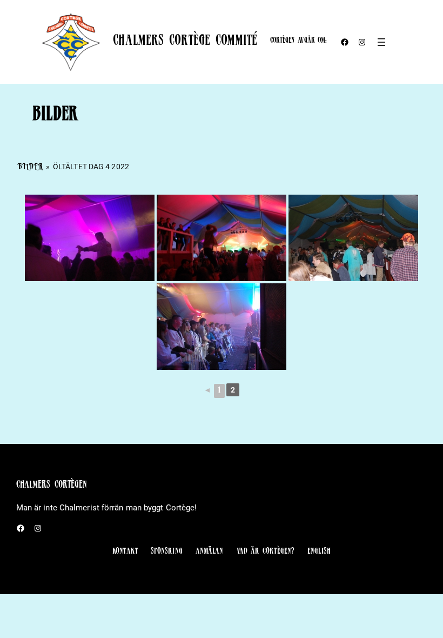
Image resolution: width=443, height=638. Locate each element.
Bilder (30, 167)
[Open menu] (381, 42)
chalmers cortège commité (185, 42)
